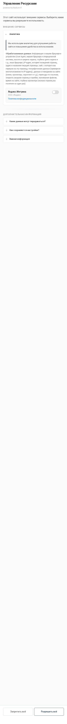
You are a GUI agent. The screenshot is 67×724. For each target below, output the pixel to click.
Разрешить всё (49, 711)
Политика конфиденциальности (22, 99)
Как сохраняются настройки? (24, 130)
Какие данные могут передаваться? (27, 121)
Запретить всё (18, 711)
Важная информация (20, 139)
